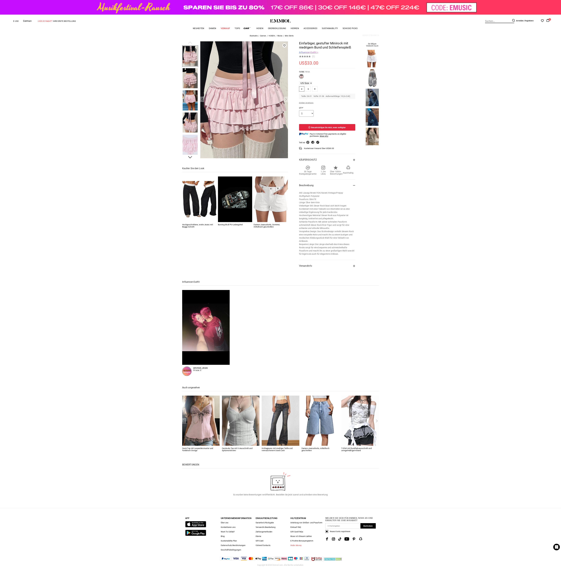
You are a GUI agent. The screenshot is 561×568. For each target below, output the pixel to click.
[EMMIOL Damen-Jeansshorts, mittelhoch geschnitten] (320, 420)
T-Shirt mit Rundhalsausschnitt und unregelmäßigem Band (356, 449)
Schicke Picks (350, 28)
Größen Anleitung (306, 103)
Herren (295, 28)
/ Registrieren (529, 21)
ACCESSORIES (310, 28)
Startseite (254, 36)
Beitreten (368, 526)
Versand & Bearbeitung (265, 527)
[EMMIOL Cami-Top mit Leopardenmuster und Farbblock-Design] (201, 420)
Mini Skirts (289, 36)
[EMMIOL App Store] (195, 527)
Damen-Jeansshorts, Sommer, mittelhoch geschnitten (267, 226)
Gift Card (259, 541)
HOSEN (259, 28)
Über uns (224, 523)
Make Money (296, 545)
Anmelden (519, 21)
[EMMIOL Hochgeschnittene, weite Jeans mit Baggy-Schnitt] (199, 199)
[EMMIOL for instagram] (333, 539)
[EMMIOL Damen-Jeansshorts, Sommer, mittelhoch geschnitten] (271, 199)
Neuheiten (198, 28)
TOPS (237, 28)
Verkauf (225, 28)
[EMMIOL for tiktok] (339, 539)
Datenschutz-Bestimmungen (233, 545)
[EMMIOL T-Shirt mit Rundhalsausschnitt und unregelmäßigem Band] (360, 420)
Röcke (279, 36)
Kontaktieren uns (228, 527)
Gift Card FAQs (296, 532)
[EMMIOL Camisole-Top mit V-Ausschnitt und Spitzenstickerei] (240, 420)
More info (324, 136)
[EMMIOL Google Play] (195, 535)
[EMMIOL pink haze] (206, 333)
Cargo (248, 28)
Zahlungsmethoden (264, 532)
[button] (190, 42)
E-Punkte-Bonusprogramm (301, 541)
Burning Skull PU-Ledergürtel (230, 225)
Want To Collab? (228, 532)
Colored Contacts (263, 545)
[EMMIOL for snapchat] (361, 539)
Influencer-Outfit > (308, 52)
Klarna (258, 536)
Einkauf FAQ (295, 527)
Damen (212, 28)
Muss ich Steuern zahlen (301, 536)
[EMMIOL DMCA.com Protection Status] (333, 560)
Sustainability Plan (229, 541)
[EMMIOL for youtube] (346, 539)
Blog (223, 536)
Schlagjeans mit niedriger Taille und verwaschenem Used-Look (277, 449)
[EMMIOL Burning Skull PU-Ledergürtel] (235, 199)
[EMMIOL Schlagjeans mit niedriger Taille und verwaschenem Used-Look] (280, 420)
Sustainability (330, 28)
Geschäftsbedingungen (231, 550)
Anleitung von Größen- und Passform (306, 523)
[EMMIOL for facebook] (327, 539)
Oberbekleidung (277, 28)
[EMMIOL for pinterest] (354, 539)
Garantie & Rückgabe (265, 523)
